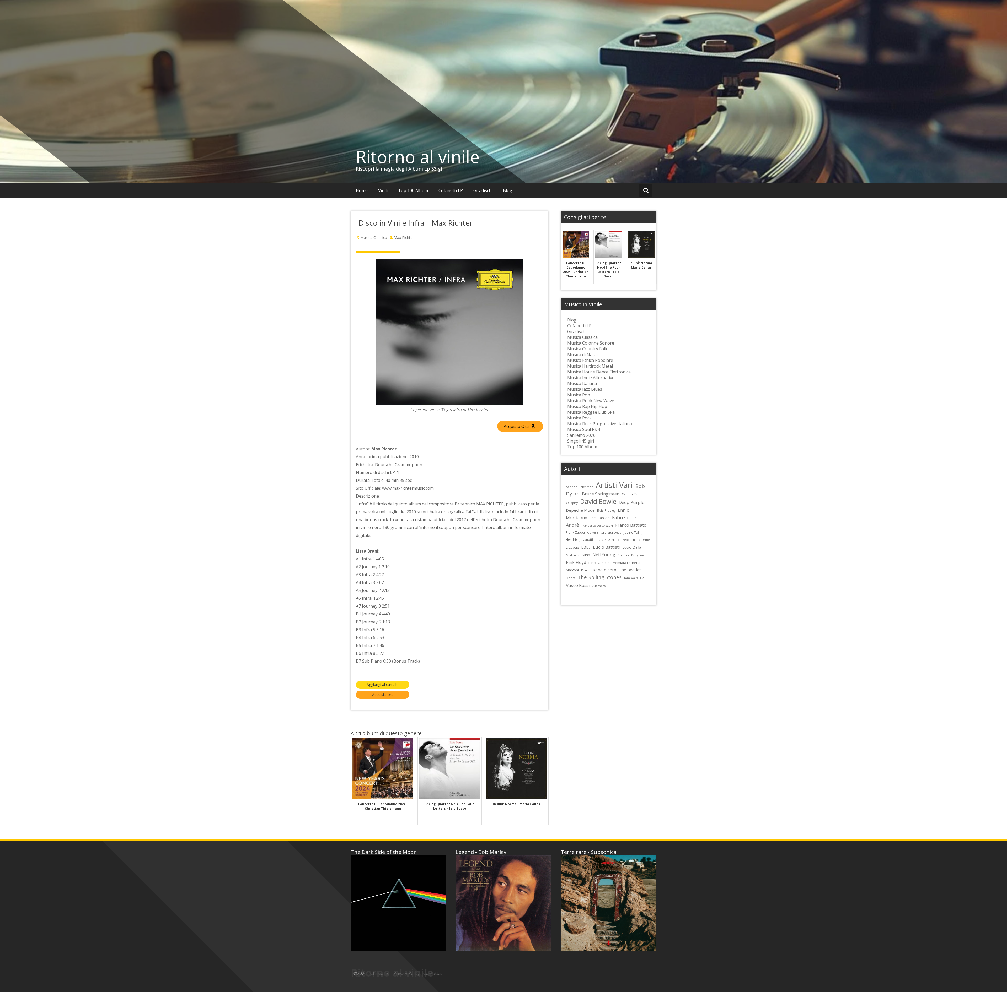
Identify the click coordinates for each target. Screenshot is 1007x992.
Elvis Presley (606, 510)
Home (362, 190)
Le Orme (643, 540)
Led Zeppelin (625, 540)
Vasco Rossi (578, 585)
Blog (507, 190)
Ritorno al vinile (418, 156)
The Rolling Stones (600, 577)
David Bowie (598, 501)
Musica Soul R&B (583, 429)
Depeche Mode (580, 510)
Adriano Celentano (579, 487)
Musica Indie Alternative (590, 377)
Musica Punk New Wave (590, 401)
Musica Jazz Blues (584, 389)
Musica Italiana (582, 383)
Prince (585, 570)
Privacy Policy (406, 973)
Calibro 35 (629, 494)
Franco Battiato (630, 525)
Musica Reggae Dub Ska (591, 412)
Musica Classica (373, 237)
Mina (586, 554)
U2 (642, 578)
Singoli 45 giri (580, 441)
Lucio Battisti (606, 547)
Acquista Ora (517, 426)
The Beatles (630, 569)
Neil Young (603, 555)
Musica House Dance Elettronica (599, 372)
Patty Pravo (638, 555)
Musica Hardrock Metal (590, 366)
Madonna (572, 555)
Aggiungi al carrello (383, 684)
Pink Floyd (576, 562)
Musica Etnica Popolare (590, 360)
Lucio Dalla (631, 547)
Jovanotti (586, 539)
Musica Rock (579, 418)
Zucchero (599, 586)
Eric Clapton (600, 517)
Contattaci (433, 973)
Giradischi (482, 190)
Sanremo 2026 (581, 435)
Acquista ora (382, 694)
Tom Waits (631, 578)
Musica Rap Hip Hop (587, 406)
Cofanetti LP (450, 190)
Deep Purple (631, 502)
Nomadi (623, 555)
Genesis (592, 533)
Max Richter (404, 237)
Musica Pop (578, 395)
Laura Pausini (604, 540)
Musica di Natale (583, 354)
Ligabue (572, 547)
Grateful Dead (611, 533)
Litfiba (586, 547)
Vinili (383, 190)
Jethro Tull (632, 532)
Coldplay (572, 503)
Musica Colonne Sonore (590, 343)
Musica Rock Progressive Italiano (599, 424)
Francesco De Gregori (597, 525)
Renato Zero (604, 569)
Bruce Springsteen (600, 494)
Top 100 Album (413, 190)
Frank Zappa (575, 532)
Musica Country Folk (587, 349)
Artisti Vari (614, 485)
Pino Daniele (598, 562)
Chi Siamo (380, 973)
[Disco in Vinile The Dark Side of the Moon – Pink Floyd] (398, 903)
